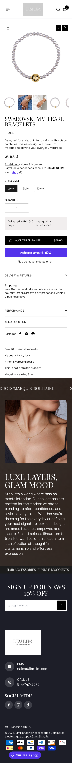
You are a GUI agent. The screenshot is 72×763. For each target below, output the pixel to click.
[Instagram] (18, 705)
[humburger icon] (8, 9)
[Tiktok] (28, 705)
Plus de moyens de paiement (36, 261)
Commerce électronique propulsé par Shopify (34, 734)
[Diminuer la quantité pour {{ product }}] (8, 208)
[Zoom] (8, 28)
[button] (58, 28)
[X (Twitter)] (26, 333)
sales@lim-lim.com (32, 668)
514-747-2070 (28, 684)
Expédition (12, 164)
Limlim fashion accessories (33, 733)
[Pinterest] (33, 333)
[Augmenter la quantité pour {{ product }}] (25, 208)
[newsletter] (61, 605)
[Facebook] (20, 333)
